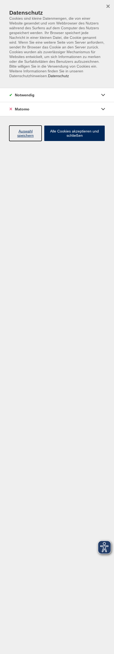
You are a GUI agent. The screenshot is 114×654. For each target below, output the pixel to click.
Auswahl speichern (25, 133)
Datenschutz (58, 76)
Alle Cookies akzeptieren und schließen (74, 133)
